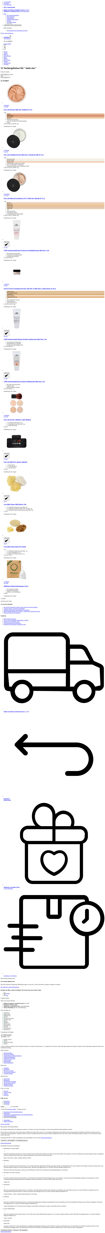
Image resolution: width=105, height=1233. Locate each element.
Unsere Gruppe (7, 1092)
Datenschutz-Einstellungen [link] (10, 1117)
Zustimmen (3, 1140)
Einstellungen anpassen (22, 1140)
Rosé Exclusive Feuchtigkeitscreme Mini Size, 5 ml (26, 250)
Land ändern (15, 1106)
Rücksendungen (11, 16)
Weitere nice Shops (8, 1121)
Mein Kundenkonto (8, 1062)
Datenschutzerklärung (46, 1137)
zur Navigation (7, 2)
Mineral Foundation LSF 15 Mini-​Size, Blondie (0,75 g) (24, 198)
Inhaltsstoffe (7, 1080)
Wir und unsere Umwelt (9, 1083)
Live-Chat (9, 23)
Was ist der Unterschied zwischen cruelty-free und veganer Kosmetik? (21, 607)
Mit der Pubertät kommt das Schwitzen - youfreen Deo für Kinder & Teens (22, 611)
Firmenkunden (7, 1061)
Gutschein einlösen (8, 1073)
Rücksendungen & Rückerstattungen (13, 1055)
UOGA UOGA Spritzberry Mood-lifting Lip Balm (16, 620)
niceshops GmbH (11, 1109)
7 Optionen (6, 284)
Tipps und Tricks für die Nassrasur (12, 612)
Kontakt (9, 21)
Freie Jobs (6, 1095)
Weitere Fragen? (8, 1060)
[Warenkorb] (54, 48)
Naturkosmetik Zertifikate (10, 1081)
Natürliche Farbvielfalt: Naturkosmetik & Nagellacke (16, 610)
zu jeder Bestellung (16, 11)
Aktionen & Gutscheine (9, 1058)
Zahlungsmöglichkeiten (12, 19)
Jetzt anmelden (7, 38)
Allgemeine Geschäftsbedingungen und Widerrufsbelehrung (18, 1114)
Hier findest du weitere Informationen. (10, 987)
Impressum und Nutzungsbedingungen (13, 1112)
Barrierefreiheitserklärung (10, 1116)
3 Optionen (6, 150)
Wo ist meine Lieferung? (10, 1072)
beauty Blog (7, 1078)
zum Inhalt (6, 3)
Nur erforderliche (11, 1140)
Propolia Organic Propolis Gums (12, 621)
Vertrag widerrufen (5, 1124)
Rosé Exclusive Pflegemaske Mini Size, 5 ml (24, 381)
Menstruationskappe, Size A (16, 586)
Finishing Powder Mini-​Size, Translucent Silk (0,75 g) (24, 155)
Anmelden (6, 1068)
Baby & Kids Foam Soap (10, 619)
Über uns (6, 1091)
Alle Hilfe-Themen (11, 22)
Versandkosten (10, 18)
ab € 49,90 (16, 10)
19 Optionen (7, 194)
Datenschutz (7, 1113)
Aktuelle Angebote (8, 1084)
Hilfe (5, 14)
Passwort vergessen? (9, 1070)
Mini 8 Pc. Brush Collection (15, 462)
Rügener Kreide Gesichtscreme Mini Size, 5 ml (25, 339)
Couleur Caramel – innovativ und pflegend (14, 608)
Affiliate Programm (8, 1085)
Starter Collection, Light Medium (17, 420)
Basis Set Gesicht (15, 546)
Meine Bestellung (8, 1053)
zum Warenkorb (7, 4)
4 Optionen (6, 105)
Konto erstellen (7, 43)
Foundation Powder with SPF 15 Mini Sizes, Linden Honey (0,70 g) (30, 288)
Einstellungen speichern (6, 1230)
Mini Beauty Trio (15, 504)
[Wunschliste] (5, 46)
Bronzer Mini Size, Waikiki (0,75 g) (18, 109)
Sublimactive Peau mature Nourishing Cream (15, 624)
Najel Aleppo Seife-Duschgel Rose (12, 623)
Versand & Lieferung (9, 1054)
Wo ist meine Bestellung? (13, 15)
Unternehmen (7, 1120)
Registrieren (7, 1069)
